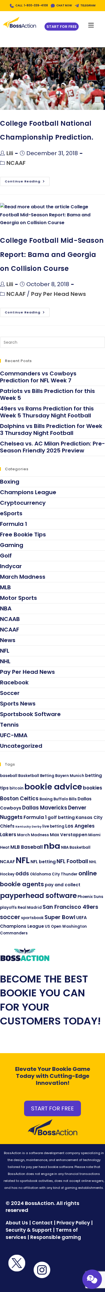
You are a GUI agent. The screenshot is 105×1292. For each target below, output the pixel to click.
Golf (6, 556)
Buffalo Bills (65, 799)
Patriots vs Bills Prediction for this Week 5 (47, 394)
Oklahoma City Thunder (54, 874)
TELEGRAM (87, 5)
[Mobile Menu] (91, 23)
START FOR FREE (52, 1108)
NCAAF (15, 163)
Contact (43, 1222)
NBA (5, 608)
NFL (4, 651)
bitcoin (17, 788)
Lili (9, 153)
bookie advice (53, 786)
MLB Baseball (26, 847)
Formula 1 (13, 524)
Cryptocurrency (23, 503)
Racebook (14, 682)
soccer (10, 917)
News (7, 640)
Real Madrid (30, 907)
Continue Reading (27, 180)
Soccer (10, 693)
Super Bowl (60, 917)
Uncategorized (21, 746)
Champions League (28, 492)
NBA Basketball (75, 847)
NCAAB (10, 619)
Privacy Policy (73, 1222)
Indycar (11, 566)
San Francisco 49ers (70, 907)
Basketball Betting (36, 775)
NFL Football (72, 861)
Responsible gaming (55, 1237)
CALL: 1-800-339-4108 (31, 5)
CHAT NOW (64, 5)
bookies (92, 787)
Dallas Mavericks (44, 807)
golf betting (61, 817)
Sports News (18, 703)
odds (22, 873)
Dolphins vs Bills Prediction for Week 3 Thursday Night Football (51, 429)
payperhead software (38, 895)
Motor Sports (18, 598)
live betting (53, 826)
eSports (11, 513)
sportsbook (32, 917)
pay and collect (62, 885)
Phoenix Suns (90, 896)
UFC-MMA (13, 735)
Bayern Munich (69, 775)
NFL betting (43, 862)
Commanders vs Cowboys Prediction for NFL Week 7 (38, 377)
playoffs (8, 907)
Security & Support (29, 1230)
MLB (5, 587)
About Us (17, 1222)
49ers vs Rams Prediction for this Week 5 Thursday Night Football (47, 412)
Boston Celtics (19, 798)
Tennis (9, 725)
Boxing (9, 482)
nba (52, 846)
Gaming (11, 545)
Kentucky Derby (28, 827)
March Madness (22, 577)
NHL (5, 661)
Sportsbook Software (30, 714)
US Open (53, 926)
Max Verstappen (68, 835)
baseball (8, 775)
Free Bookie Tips (23, 534)
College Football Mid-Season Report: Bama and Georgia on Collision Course (52, 254)
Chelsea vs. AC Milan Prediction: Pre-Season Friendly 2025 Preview (52, 447)
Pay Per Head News (58, 294)
